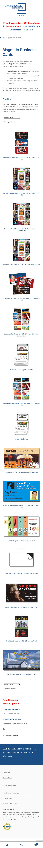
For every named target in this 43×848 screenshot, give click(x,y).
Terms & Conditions (10, 803)
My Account (7, 845)
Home (3, 37)
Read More (28, 30)
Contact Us (6, 772)
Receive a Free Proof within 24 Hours (15, 723)
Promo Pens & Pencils (10, 785)
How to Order (7, 778)
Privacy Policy (7, 798)
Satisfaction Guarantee (11, 793)
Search (21, 845)
